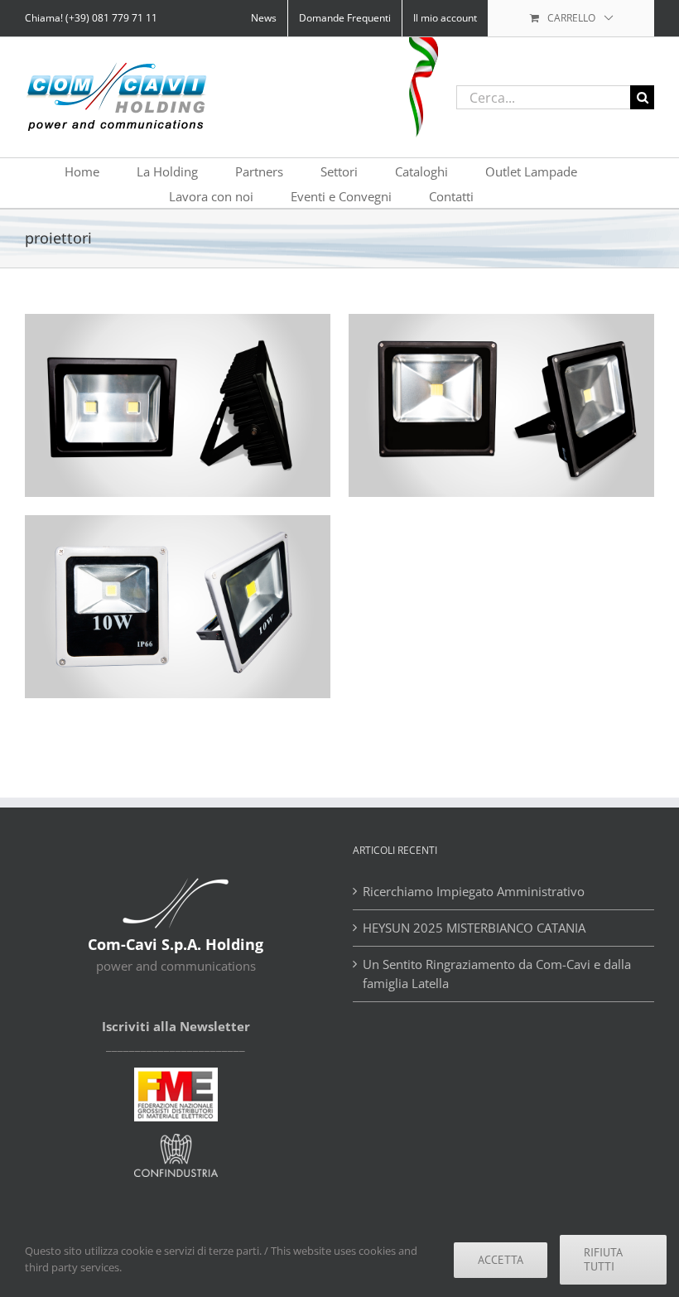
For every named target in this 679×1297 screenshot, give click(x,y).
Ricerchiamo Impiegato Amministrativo (474, 891)
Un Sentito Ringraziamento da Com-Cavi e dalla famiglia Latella (497, 973)
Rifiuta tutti (603, 1259)
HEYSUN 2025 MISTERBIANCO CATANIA (476, 927)
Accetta (500, 1259)
